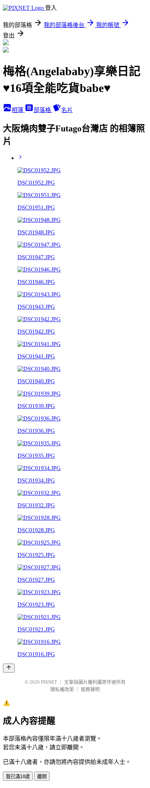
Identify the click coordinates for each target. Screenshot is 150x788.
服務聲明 (90, 689)
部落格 (42, 110)
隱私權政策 (62, 689)
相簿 (18, 110)
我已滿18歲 (18, 776)
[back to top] (9, 668)
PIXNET (49, 682)
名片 (67, 110)
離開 (42, 776)
